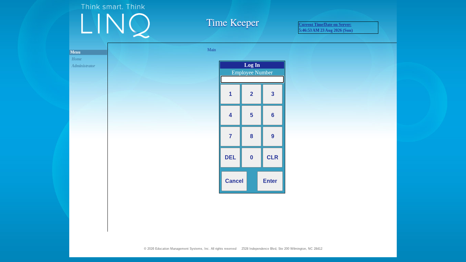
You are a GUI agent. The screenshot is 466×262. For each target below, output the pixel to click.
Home (77, 59)
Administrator (83, 65)
